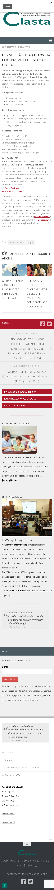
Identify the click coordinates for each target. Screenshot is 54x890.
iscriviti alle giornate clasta (20, 398)
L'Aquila (30, 242)
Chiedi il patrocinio (14, 405)
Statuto (8, 759)
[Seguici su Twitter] (49, 324)
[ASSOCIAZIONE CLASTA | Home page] (27, 18)
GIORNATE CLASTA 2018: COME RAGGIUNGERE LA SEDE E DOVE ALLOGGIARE (13, 289)
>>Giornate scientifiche (14, 544)
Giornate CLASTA (17, 242)
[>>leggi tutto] (9, 480)
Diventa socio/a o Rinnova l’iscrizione (22, 767)
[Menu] (50, 40)
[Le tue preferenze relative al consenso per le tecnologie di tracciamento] (4, 885)
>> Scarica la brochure (12, 191)
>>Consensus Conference (15, 590)
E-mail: (5, 666)
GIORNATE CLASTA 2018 (16, 47)
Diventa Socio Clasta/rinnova (20, 391)
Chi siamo (9, 752)
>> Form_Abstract (10, 188)
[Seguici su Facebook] (42, 324)
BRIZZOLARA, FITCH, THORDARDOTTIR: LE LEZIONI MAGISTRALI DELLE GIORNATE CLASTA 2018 (37, 293)
